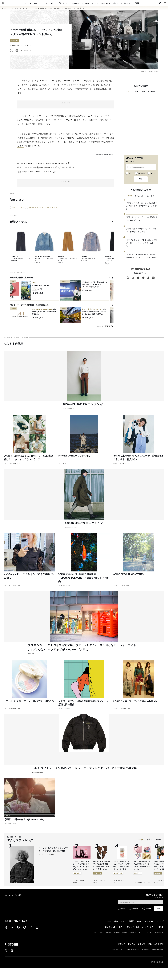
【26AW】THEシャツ (88, 258)
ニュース (28, 3)
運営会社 (125, 932)
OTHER (153, 173)
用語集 (137, 3)
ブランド (121, 944)
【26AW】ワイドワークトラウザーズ (67, 259)
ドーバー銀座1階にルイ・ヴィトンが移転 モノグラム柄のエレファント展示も (58, 8)
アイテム (131, 944)
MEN (130, 173)
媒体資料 (117, 932)
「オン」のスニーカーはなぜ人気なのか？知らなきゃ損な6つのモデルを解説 (141, 206)
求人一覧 (28, 277)
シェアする (27, 50)
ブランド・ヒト (63, 3)
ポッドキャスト (126, 3)
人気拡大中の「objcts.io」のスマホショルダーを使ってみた (141, 230)
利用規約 (133, 932)
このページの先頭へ (15, 895)
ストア (52, 3)
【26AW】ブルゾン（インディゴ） (44, 259)
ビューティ (44, 3)
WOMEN (141, 173)
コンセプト (158, 944)
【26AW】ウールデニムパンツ (20, 258)
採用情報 (108, 932)
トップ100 (85, 3)
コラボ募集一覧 (42, 305)
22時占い (75, 3)
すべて (128, 91)
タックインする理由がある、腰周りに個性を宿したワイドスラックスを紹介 (141, 255)
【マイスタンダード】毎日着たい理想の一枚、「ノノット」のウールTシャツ (141, 243)
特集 (35, 3)
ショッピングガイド (116, 949)
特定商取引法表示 (157, 949)
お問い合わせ (159, 932)
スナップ (95, 3)
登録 (140, 179)
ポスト (115, 3)
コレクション (105, 3)
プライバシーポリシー (145, 932)
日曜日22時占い (135, 921)
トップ (4, 8)
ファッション (24, 8)
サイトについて (98, 932)
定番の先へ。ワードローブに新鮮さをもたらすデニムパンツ (141, 218)
